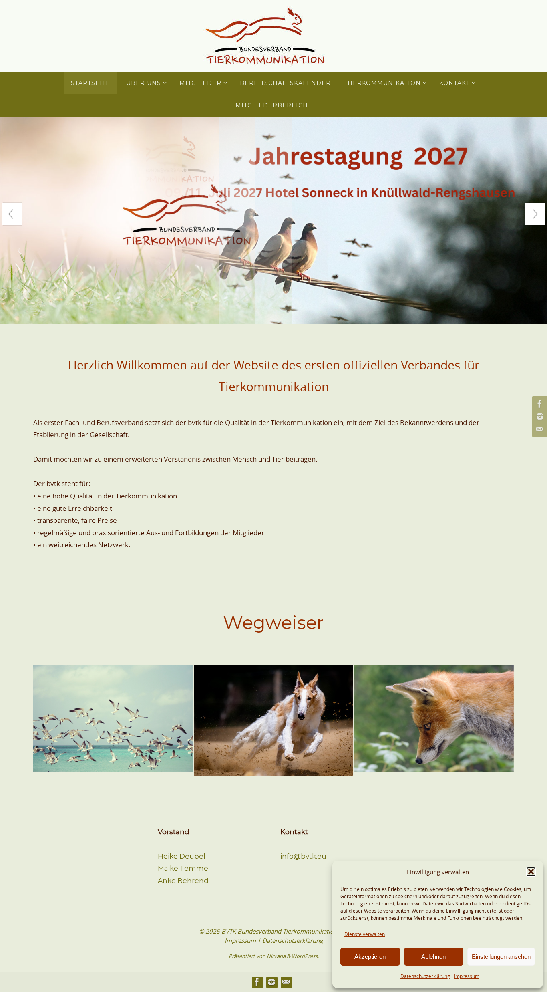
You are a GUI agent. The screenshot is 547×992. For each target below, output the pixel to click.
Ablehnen (433, 956)
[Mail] (538, 429)
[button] (531, 872)
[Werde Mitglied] (113, 706)
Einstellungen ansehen (501, 956)
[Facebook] (538, 403)
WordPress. (305, 956)
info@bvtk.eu (303, 856)
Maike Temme (183, 868)
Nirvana (276, 956)
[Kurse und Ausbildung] (434, 706)
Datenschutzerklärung (425, 976)
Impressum (466, 976)
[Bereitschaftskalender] (273, 704)
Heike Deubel (181, 856)
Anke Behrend (183, 881)
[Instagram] (538, 416)
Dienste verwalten (364, 934)
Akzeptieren (370, 956)
